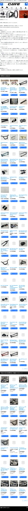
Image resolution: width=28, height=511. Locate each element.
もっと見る (24, 368)
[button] (1, 4)
